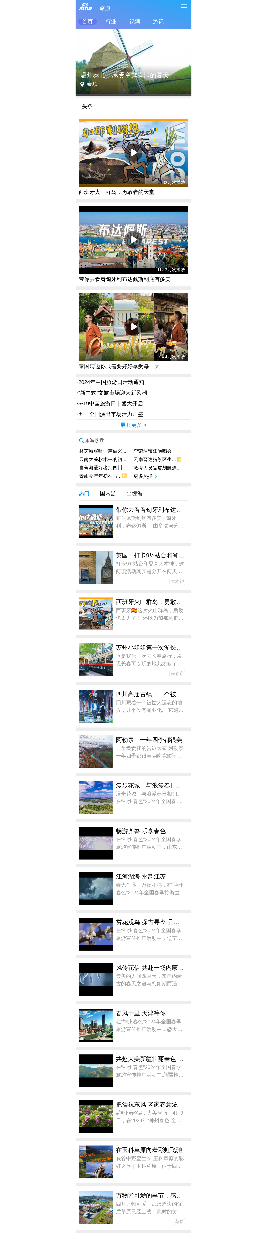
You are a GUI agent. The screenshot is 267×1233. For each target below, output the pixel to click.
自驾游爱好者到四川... (102, 467)
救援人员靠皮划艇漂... (157, 468)
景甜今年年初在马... (103, 476)
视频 (134, 22)
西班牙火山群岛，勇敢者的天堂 (116, 192)
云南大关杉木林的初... (102, 459)
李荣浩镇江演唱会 (153, 451)
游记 (158, 22)
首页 (87, 22)
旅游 (105, 8)
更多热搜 (143, 476)
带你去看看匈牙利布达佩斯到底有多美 (125, 279)
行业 (111, 22)
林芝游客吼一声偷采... (102, 451)
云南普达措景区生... (157, 459)
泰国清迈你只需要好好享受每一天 (119, 366)
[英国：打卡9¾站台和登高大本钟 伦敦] (133, 30)
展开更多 (131, 425)
